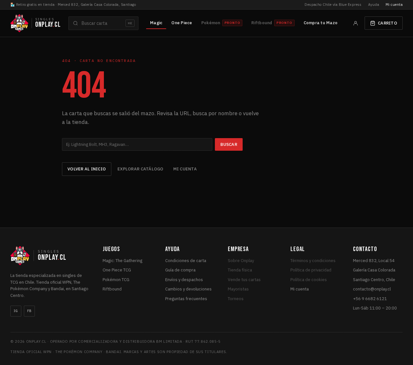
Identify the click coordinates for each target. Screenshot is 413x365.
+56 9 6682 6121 (370, 298)
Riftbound (112, 289)
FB (29, 311)
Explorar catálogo (140, 169)
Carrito (387, 23)
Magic (156, 22)
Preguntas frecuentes (186, 298)
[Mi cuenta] (355, 23)
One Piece (181, 22)
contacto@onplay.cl (372, 289)
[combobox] (103, 23)
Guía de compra (180, 270)
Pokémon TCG (116, 279)
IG (16, 311)
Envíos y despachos (184, 279)
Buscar (228, 144)
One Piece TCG (117, 270)
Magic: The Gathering (122, 260)
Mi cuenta (394, 4)
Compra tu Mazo (321, 22)
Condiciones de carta (185, 260)
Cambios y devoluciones (188, 289)
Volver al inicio (86, 169)
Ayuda (373, 4)
